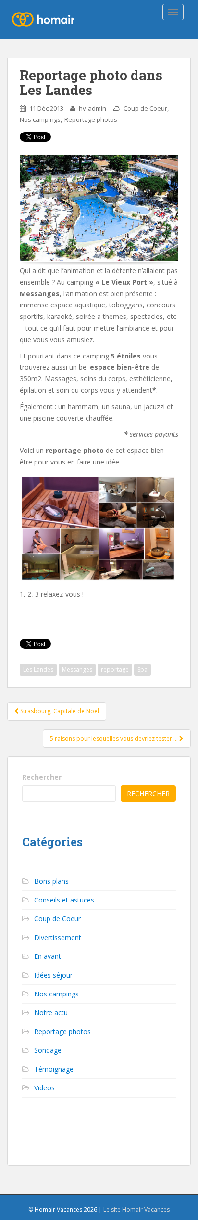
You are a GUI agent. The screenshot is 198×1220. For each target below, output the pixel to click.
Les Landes (38, 669)
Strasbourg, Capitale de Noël (59, 711)
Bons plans (51, 881)
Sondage (48, 1050)
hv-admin (92, 108)
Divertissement (57, 937)
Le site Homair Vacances (136, 1210)
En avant (47, 956)
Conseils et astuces (64, 899)
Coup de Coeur (145, 108)
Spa (142, 669)
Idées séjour (53, 975)
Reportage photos (90, 119)
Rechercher (42, 777)
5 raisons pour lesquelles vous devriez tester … (114, 738)
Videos (44, 1087)
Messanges (77, 669)
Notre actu (51, 1012)
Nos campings (40, 119)
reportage (115, 669)
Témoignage (54, 1069)
